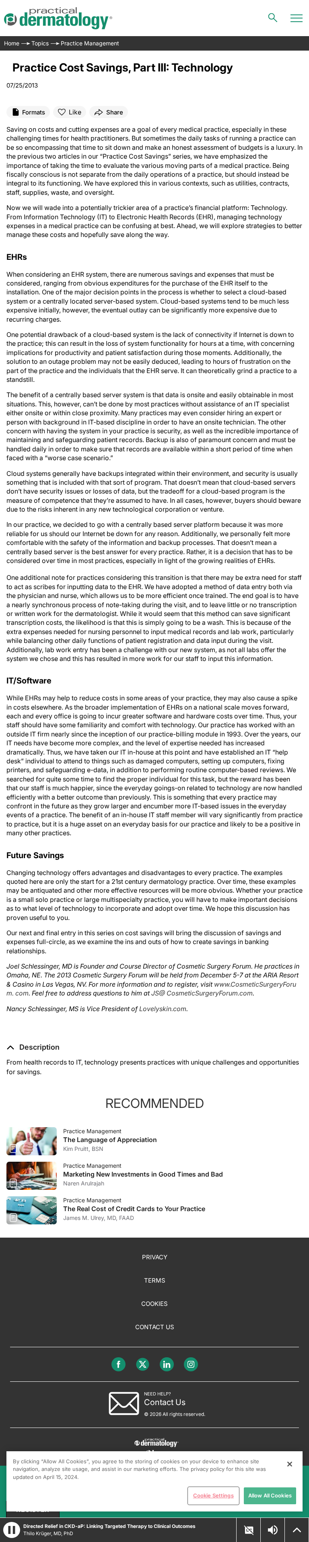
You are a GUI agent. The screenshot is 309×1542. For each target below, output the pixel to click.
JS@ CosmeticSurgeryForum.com (202, 993)
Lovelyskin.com (162, 1009)
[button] (33, 1047)
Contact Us (154, 1327)
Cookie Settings (213, 1495)
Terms (154, 1280)
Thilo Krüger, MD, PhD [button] (48, 1533)
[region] (154, 1481)
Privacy (154, 1257)
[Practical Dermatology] (58, 18)
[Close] (290, 1464)
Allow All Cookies (270, 1495)
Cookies (154, 1303)
